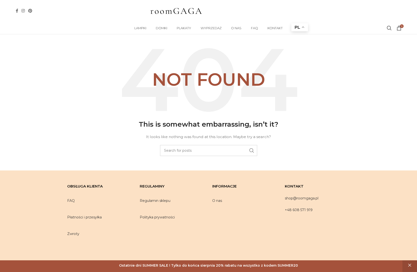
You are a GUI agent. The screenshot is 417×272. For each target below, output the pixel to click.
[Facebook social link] (17, 11)
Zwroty (73, 234)
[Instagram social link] (23, 11)
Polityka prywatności (157, 217)
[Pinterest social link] (30, 11)
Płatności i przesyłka (84, 217)
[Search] (389, 28)
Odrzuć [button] (409, 265)
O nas (217, 200)
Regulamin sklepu (155, 200)
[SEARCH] (251, 150)
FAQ (71, 200)
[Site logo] (176, 11)
